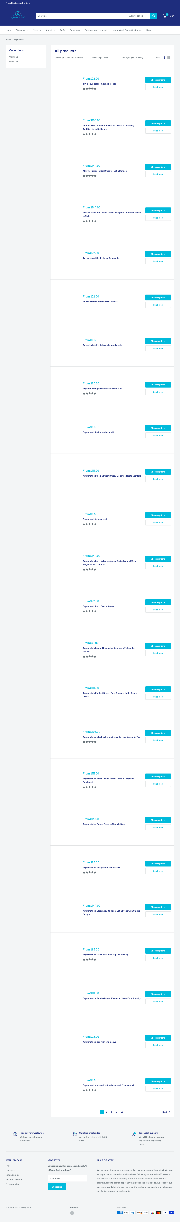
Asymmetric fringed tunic (95, 519)
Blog (148, 30)
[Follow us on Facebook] (72, 1213)
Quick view (158, 87)
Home (8, 30)
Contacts (10, 1170)
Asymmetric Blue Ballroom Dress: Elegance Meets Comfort (112, 475)
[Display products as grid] (168, 57)
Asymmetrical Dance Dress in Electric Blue (104, 824)
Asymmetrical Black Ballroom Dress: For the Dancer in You (111, 736)
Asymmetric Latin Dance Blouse (98, 606)
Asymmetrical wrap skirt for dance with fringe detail (108, 1085)
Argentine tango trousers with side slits (102, 388)
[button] (90, 88)
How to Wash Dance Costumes (126, 30)
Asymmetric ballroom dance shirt (99, 432)
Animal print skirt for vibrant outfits (100, 301)
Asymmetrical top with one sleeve (99, 1041)
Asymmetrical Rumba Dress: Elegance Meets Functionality (112, 998)
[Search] (153, 16)
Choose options (158, 80)
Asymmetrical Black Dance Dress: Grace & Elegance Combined (108, 780)
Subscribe (57, 1186)
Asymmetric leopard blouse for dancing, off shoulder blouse (109, 650)
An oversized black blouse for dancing (101, 258)
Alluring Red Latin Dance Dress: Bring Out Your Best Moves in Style (112, 214)
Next (164, 1112)
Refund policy (12, 1174)
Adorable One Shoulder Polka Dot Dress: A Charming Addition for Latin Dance (108, 127)
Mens (35, 30)
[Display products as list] (164, 57)
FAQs (62, 30)
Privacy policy (12, 1184)
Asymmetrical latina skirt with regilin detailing (105, 954)
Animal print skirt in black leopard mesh (102, 345)
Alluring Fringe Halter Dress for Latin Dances (105, 170)
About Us (50, 30)
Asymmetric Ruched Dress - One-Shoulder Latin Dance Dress (110, 695)
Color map (75, 30)
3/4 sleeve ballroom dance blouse (99, 83)
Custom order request (96, 30)
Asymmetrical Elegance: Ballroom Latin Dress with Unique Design (111, 912)
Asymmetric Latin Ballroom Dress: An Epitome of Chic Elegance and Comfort (109, 562)
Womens (20, 30)
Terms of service (14, 1179)
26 (122, 1111)
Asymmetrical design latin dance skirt (101, 867)
